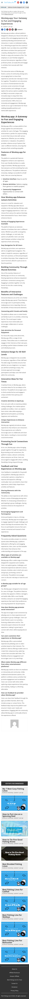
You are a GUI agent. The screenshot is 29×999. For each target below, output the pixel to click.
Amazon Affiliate (14, 976)
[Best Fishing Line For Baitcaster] (14, 962)
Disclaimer (14, 987)
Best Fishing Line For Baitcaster (12, 941)
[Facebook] (21, 2)
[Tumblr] (27, 2)
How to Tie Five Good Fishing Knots (12, 840)
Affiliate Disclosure (8, 14)
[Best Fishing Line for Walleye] (14, 936)
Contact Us (14, 983)
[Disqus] (14, 753)
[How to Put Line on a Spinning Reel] (14, 835)
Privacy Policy (14, 990)
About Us (14, 969)
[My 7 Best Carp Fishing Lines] (14, 810)
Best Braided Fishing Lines (12, 865)
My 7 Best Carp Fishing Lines (13, 789)
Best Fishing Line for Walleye (12, 916)
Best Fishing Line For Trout (14, 980)
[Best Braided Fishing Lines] (14, 885)
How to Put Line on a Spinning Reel (12, 815)
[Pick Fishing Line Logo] (10, 2)
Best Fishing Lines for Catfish (12, 890)
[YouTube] (18, 2)
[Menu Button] (2, 2)
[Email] (12, 29)
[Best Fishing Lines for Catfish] (14, 911)
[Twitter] (24, 2)
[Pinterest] (10, 29)
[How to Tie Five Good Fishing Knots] (14, 860)
